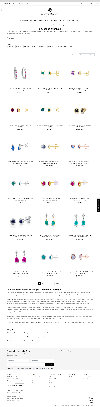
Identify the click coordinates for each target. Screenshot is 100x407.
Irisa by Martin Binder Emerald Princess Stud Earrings (50, 89)
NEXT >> (58, 283)
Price (71, 46)
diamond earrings (55, 295)
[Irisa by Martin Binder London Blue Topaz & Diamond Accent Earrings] (20, 146)
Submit (49, 364)
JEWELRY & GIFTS (43, 20)
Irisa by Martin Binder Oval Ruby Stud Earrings (20, 125)
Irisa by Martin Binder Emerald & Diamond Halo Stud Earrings (20, 199)
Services (51, 382)
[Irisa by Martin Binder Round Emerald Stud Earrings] (50, 110)
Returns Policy (53, 380)
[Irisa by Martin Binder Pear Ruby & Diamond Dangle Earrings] (20, 256)
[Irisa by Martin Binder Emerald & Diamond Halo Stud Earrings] (20, 183)
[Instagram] (20, 368)
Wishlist (71, 378)
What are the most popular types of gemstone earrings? (27, 333)
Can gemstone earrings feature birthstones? (23, 341)
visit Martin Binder (36, 322)
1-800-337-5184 (18, 385)
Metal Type (26, 46)
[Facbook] (28, 368)
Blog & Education (36, 376)
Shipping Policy (53, 378)
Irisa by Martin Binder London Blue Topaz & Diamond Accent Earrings (20, 162)
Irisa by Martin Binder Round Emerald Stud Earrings (50, 125)
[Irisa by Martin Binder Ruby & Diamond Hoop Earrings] (20, 73)
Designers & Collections (61, 46)
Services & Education (67, 20)
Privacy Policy (86, 378)
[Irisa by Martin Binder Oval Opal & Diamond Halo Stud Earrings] (80, 256)
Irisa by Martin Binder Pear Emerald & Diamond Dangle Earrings (50, 236)
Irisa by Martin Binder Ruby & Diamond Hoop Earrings (20, 89)
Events (34, 378)
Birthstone (34, 46)
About (78, 20)
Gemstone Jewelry (45, 25)
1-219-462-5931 (19, 383)
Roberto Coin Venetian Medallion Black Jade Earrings (79, 125)
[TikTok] (42, 368)
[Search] (76, 4)
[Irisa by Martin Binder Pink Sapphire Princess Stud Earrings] (80, 73)
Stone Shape (10, 46)
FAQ (50, 376)
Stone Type (18, 46)
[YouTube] (49, 368)
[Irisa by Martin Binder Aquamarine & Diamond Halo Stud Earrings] (50, 146)
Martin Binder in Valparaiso (16, 299)
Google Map (20, 380)
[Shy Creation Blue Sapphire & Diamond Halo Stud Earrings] (20, 220)
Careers (34, 380)
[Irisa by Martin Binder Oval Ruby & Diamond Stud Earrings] (50, 183)
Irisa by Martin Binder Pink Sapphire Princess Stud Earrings (79, 89)
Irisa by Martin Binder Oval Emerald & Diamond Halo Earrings (50, 272)
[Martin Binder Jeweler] (50, 12)
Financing (34, 382)
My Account (72, 376)
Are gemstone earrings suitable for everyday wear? (25, 337)
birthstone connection (53, 316)
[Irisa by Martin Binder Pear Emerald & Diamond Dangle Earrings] (50, 220)
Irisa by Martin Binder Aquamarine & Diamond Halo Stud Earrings (50, 162)
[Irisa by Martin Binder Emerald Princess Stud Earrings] (50, 73)
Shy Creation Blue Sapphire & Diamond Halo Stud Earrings (20, 236)
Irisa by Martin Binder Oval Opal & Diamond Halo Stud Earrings (80, 272)
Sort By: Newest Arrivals (86, 55)
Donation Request (54, 387)
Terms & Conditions (88, 376)
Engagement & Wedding (28, 20)
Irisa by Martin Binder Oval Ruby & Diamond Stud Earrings (50, 199)
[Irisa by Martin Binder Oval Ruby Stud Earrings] (20, 110)
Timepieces (53, 20)
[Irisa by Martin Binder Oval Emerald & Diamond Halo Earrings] (50, 256)
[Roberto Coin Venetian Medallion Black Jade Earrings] (80, 110)
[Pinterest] (36, 368)
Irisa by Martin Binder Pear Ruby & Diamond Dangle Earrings (20, 272)
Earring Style (42, 46)
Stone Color (51, 46)
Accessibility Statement (55, 384)
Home (37, 25)
